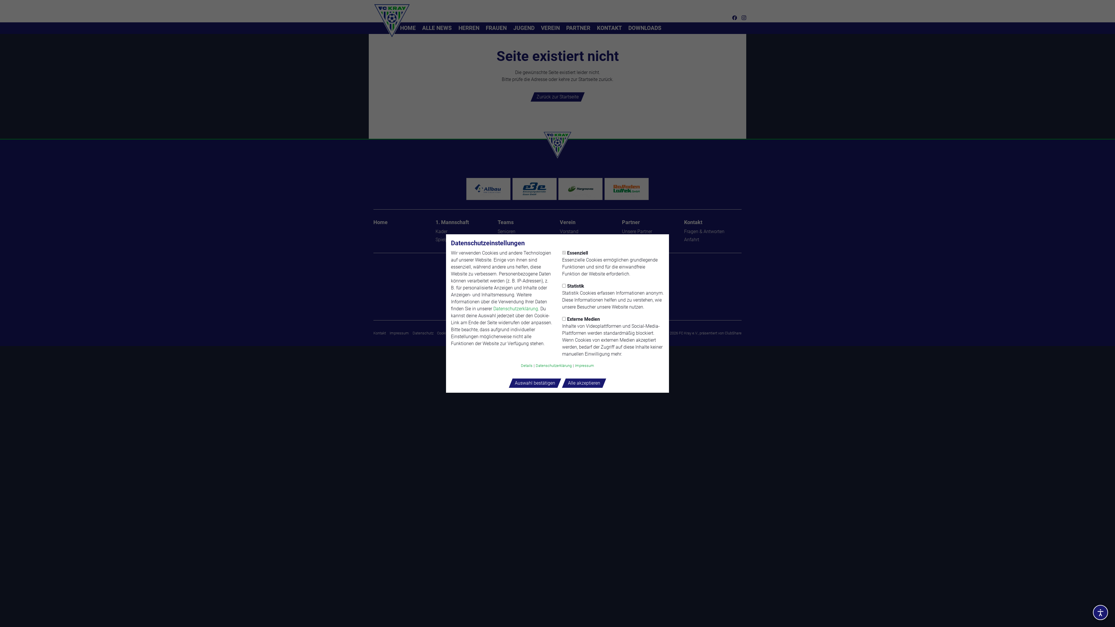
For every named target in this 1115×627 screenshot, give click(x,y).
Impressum (584, 365)
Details (527, 365)
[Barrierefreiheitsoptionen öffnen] (1100, 612)
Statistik (575, 286)
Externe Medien (583, 319)
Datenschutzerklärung (515, 308)
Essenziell (577, 253)
